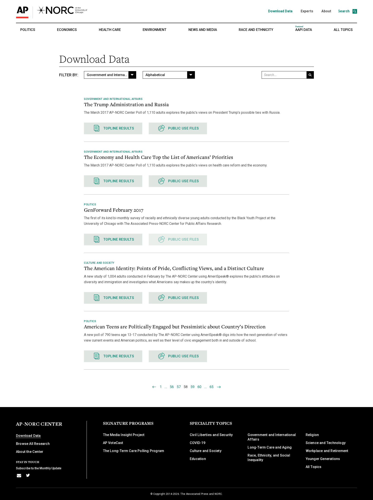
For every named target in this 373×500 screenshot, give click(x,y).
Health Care (110, 30)
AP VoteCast (113, 443)
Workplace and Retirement (327, 451)
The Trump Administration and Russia (126, 104)
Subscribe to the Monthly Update (38, 468)
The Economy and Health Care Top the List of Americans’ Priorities (158, 157)
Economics (67, 30)
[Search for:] (284, 75)
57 (179, 387)
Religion (312, 435)
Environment (154, 30)
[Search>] (310, 74)
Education (198, 459)
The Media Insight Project (124, 435)
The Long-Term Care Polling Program (133, 451)
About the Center (29, 452)
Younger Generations (323, 459)
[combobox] (110, 75)
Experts (307, 11)
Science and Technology (326, 443)
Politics (27, 30)
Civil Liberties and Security (211, 435)
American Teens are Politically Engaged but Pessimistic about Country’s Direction (175, 326)
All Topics (343, 30)
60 (199, 387)
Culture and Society (99, 262)
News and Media (202, 30)
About (326, 11)
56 (172, 387)
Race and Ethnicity (256, 30)
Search (344, 11)
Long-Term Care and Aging (270, 447)
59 (192, 387)
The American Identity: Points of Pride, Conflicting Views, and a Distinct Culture (174, 268)
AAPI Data (303, 29)
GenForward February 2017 (113, 209)
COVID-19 (197, 443)
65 (211, 387)
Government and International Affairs (113, 99)
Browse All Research (33, 444)
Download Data (280, 11)
